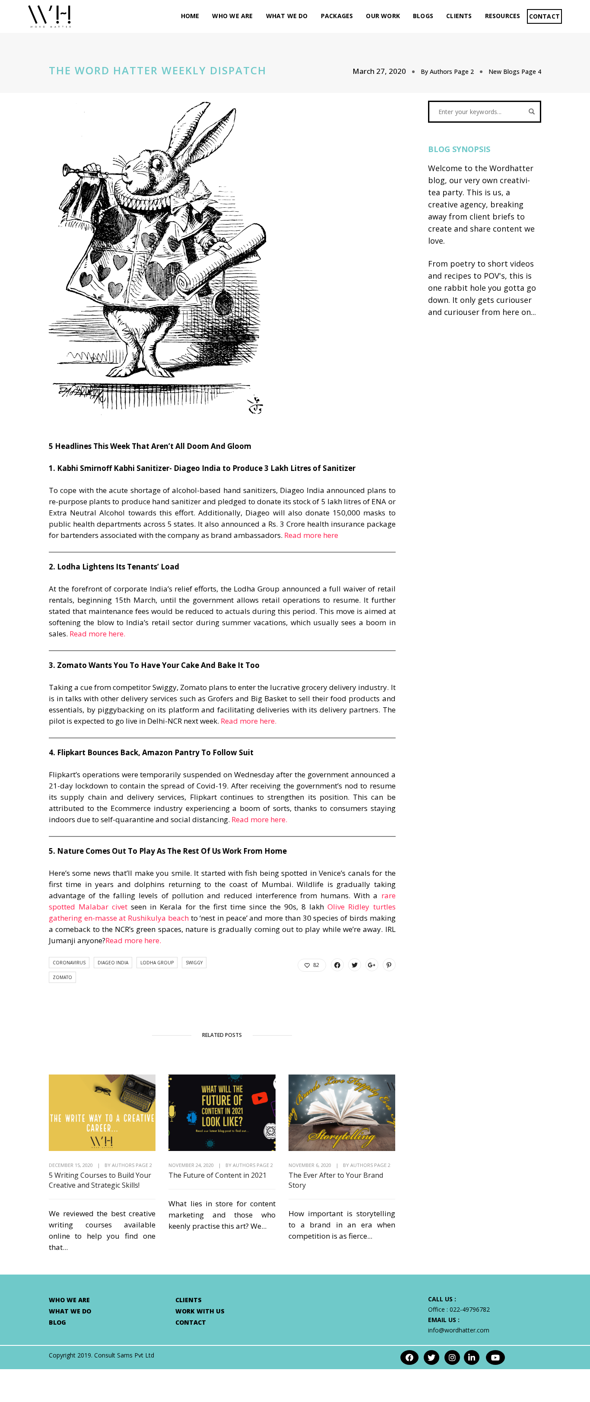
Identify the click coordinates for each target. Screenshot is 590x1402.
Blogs (423, 16)
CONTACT (544, 16)
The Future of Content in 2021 (217, 1175)
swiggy (194, 963)
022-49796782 (470, 1309)
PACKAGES (337, 16)
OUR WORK (383, 16)
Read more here (311, 535)
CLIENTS (459, 16)
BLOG (57, 1322)
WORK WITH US (200, 1311)
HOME (190, 16)
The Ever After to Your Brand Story (336, 1180)
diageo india (113, 963)
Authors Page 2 (452, 71)
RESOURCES (502, 16)
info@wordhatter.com (458, 1330)
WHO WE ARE (232, 16)
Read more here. (97, 634)
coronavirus (69, 963)
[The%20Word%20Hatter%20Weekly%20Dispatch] (337, 964)
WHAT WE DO (287, 16)
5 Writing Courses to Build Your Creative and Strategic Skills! (100, 1180)
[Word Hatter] (49, 16)
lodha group (157, 963)
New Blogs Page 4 (514, 71)
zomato (62, 977)
